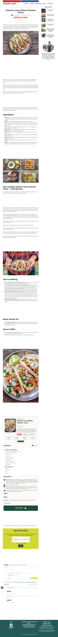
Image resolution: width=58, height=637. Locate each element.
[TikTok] (47, 3)
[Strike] (12, 573)
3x (35, 445)
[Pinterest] (50, 3)
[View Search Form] (54, 3)
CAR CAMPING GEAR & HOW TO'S (29, 624)
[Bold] (8, 573)
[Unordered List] (14, 573)
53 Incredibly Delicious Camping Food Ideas (50, 15)
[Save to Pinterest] (12, 1)
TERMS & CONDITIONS (47, 625)
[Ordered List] (13, 573)
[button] (19, 19)
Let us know (17, 508)
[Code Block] (17, 573)
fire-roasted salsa (17, 334)
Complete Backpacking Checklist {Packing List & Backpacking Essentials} (50, 30)
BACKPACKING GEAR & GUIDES (29, 625)
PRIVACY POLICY (47, 622)
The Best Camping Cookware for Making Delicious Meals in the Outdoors (50, 36)
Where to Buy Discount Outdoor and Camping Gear (50, 20)
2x (34, 445)
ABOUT (11, 621)
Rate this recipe (11, 575)
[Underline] (11, 573)
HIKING (43, 3)
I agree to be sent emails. (21, 543)
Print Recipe (25, 434)
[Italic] (9, 573)
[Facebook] (52, 3)
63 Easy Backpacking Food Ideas (50, 24)
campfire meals (28, 91)
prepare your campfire (9, 214)
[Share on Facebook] (30, 1)
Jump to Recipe (18, 17)
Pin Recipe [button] (25, 17)
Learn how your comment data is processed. (27, 582)
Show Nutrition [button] (7, 503)
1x (32, 445)
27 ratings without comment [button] (20, 564)
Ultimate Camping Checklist (50, 10)
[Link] (18, 573)
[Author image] (12, 15)
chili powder (11, 457)
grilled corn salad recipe (26, 332)
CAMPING (32, 3)
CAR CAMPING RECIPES (26, 621)
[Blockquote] (16, 573)
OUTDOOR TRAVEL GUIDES (29, 627)
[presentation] (43, 11)
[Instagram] (49, 3)
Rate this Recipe (32, 434)
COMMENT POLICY (47, 623)
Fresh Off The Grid (17, 15)
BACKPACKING (38, 3)
